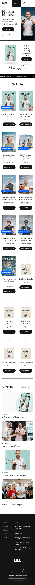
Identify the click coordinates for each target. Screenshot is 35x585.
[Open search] (24, 3)
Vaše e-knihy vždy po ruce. (13, 417)
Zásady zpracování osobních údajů (18, 578)
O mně (5, 534)
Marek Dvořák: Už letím (9, 115)
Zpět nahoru (16, 570)
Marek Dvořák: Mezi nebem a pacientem (26, 198)
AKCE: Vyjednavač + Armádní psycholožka (26, 157)
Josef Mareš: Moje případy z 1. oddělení (9, 239)
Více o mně (7, 34)
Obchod (6, 526)
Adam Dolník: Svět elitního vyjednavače (9, 198)
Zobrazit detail (8, 124)
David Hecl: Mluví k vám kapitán (26, 239)
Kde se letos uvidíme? (11, 446)
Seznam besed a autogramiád (14, 504)
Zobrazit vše (26, 387)
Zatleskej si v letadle (9, 362)
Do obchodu (7, 29)
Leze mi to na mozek (26, 362)
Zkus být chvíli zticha (26, 279)
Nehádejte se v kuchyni (26, 322)
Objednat (25, 59)
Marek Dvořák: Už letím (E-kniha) (26, 115)
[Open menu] (31, 3)
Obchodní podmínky (17, 580)
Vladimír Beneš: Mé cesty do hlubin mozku (9, 281)
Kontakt (6, 537)
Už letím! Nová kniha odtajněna (15, 475)
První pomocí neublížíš (9, 322)
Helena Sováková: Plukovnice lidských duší (9, 157)
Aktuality (6, 530)
